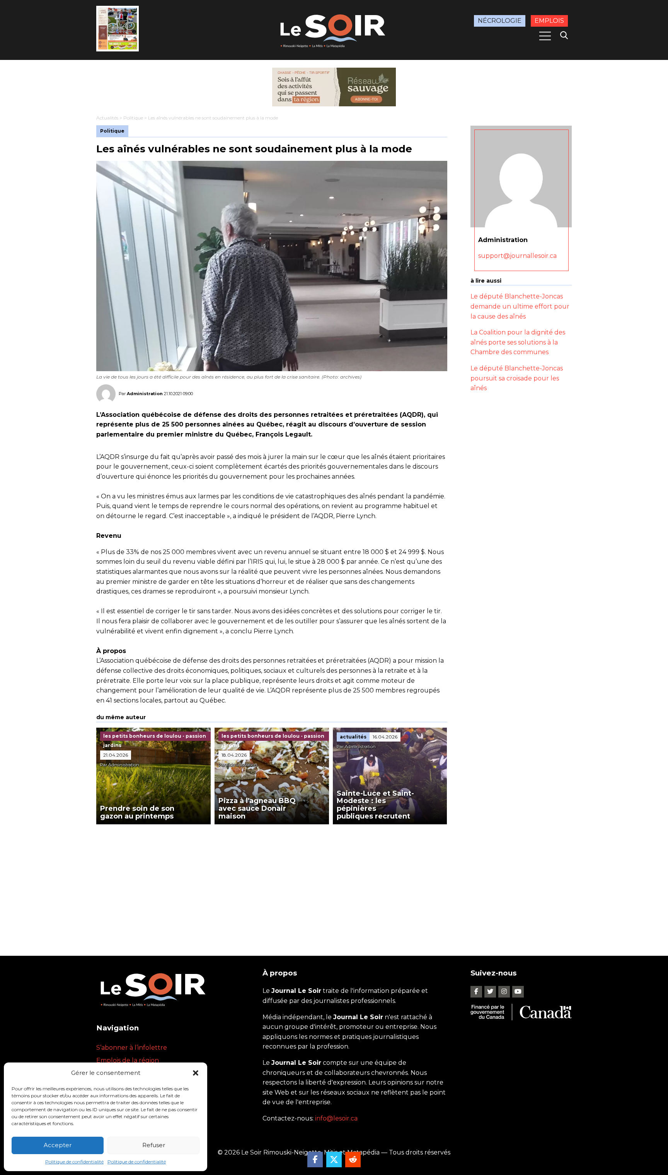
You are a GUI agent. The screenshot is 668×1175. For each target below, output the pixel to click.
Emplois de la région (127, 1060)
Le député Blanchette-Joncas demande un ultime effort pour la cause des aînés (519, 306)
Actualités (107, 118)
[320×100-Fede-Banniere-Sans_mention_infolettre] (334, 87)
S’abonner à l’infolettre (131, 1047)
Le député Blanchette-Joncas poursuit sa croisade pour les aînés (516, 378)
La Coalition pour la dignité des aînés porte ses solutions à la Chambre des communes (517, 342)
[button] (195, 1073)
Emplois (549, 20)
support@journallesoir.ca (517, 255)
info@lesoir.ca (336, 1118)
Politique (133, 118)
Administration (145, 393)
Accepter (58, 1145)
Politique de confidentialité (74, 1162)
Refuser (153, 1145)
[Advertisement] (271, 882)
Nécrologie (499, 20)
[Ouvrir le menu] (545, 36)
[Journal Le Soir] (334, 30)
